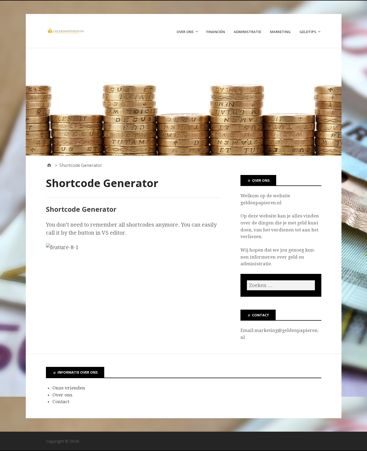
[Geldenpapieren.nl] (183, 102)
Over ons (185, 31)
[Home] (49, 165)
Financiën (215, 31)
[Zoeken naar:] (281, 285)
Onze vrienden (68, 388)
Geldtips (308, 31)
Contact (60, 401)
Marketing (280, 31)
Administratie (247, 31)
